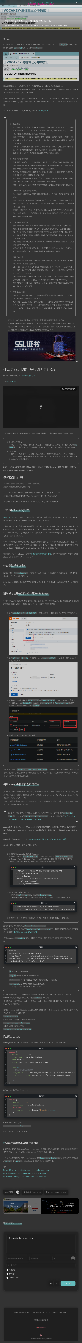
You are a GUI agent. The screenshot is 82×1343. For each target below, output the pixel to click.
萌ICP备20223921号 (41, 1320)
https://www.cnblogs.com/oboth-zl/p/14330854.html (24, 1176)
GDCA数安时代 (43, 110)
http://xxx (63, 44)
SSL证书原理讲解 (28, 375)
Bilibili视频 (11, 381)
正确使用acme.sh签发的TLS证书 (24, 932)
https (50, 1192)
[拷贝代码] (75, 867)
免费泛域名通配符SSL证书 (41, 554)
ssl (61, 1192)
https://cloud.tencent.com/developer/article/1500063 (25, 1173)
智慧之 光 (11, 25)
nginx (56, 1192)
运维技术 (18, 25)
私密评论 (12, 1270)
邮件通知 (12, 1274)
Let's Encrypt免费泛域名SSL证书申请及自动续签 (48, 839)
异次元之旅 (42, 1328)
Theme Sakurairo (37, 1339)
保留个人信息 (14, 1278)
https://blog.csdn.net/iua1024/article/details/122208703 (26, 1170)
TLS (64, 1192)
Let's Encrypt (8, 517)
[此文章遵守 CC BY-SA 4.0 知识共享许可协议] (8, 1192)
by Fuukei (48, 1339)
